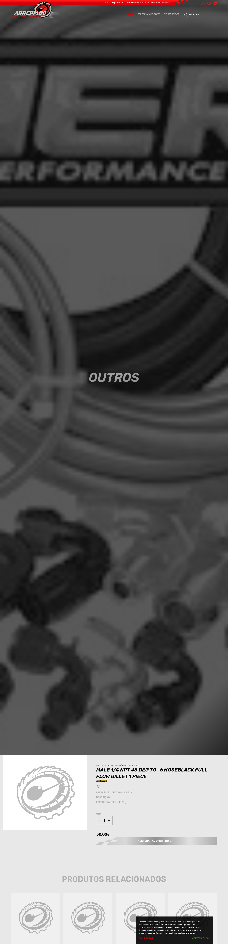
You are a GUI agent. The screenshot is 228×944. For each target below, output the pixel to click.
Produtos (109, 765)
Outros (132, 765)
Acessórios (121, 765)
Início (99, 765)
